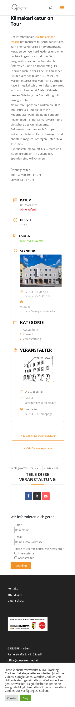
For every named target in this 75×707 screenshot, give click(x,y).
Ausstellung (30, 329)
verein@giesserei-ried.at (40, 403)
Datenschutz (16, 600)
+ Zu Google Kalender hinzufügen (38, 435)
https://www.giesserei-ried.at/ (40, 311)
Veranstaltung (32, 339)
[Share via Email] (46, 496)
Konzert (28, 334)
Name (18, 525)
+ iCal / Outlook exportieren (38, 448)
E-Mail (18, 537)
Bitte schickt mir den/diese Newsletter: (39, 549)
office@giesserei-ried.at (23, 660)
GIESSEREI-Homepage (38, 414)
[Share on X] (37, 496)
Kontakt (13, 588)
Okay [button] (26, 698)
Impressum (15, 594)
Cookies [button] (11, 698)
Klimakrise (51, 468)
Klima (34, 468)
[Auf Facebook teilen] (28, 496)
